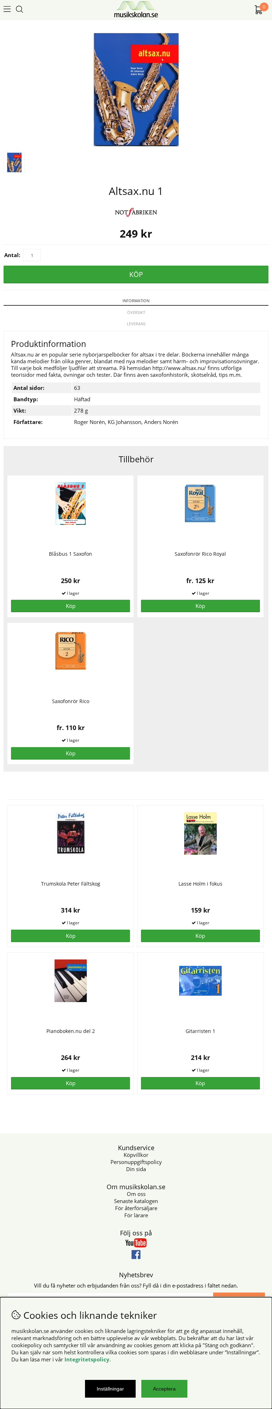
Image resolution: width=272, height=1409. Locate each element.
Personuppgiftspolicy (136, 1161)
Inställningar (110, 1389)
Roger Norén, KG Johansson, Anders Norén (126, 421)
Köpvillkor (136, 1154)
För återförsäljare (136, 1208)
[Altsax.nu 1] (136, 144)
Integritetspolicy (86, 1359)
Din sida (136, 1169)
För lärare (136, 1215)
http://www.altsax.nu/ (179, 367)
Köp (200, 605)
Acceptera (164, 1389)
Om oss (136, 1193)
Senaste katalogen (136, 1200)
